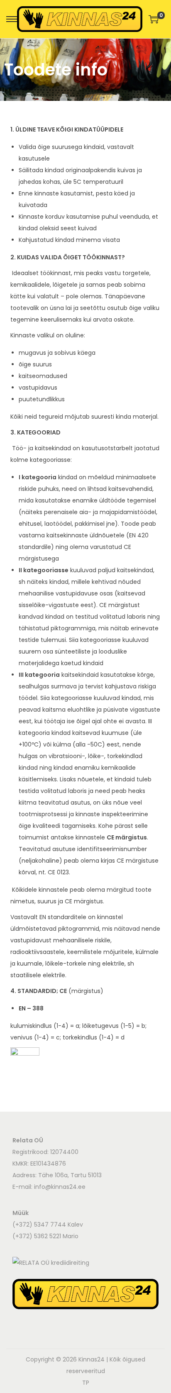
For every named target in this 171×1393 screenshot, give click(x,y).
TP (85, 1382)
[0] (154, 19)
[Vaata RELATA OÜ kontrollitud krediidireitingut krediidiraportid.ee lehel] (50, 1262)
